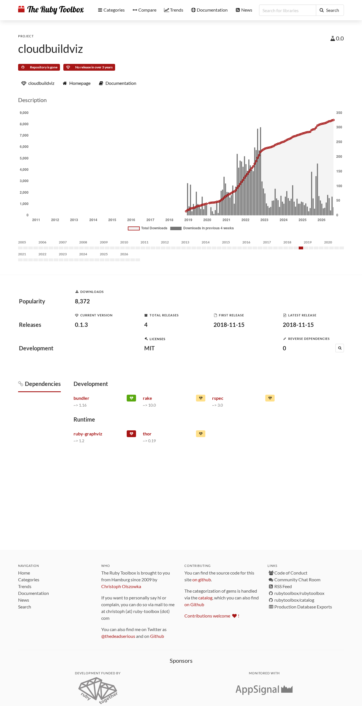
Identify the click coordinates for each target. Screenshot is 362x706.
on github (201, 579)
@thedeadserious (118, 636)
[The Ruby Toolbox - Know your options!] (51, 10)
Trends (24, 586)
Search (24, 606)
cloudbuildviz (50, 48)
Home (24, 572)
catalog (205, 597)
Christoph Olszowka (121, 586)
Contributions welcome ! (211, 615)
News (23, 600)
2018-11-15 (229, 324)
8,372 (82, 301)
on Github (194, 604)
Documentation (33, 593)
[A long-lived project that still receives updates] (131, 399)
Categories (28, 579)
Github (157, 636)
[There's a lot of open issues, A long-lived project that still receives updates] (200, 399)
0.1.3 (81, 324)
